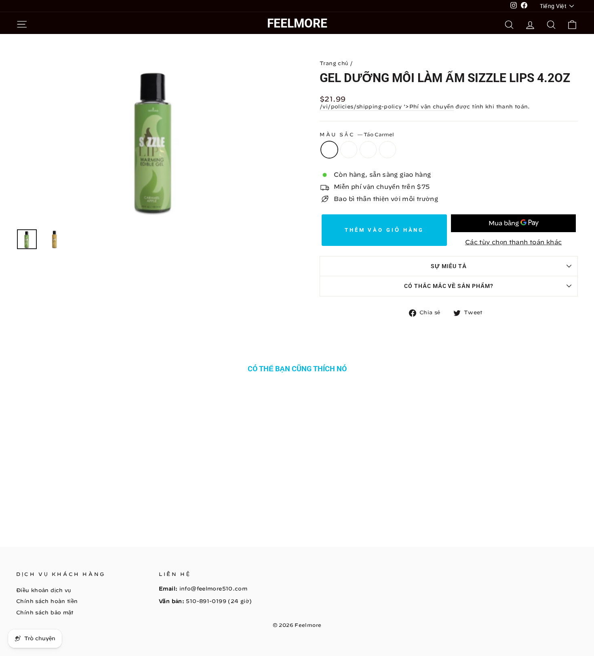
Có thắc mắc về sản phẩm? (449, 286)
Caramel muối (368, 150)
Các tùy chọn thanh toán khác (513, 242)
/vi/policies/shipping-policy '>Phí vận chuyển (387, 107)
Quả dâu (349, 150)
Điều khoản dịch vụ (43, 590)
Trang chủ (334, 63)
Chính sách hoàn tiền (47, 601)
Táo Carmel (329, 150)
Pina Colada (387, 150)
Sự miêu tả (449, 266)
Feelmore (297, 23)
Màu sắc (357, 134)
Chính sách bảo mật (45, 612)
